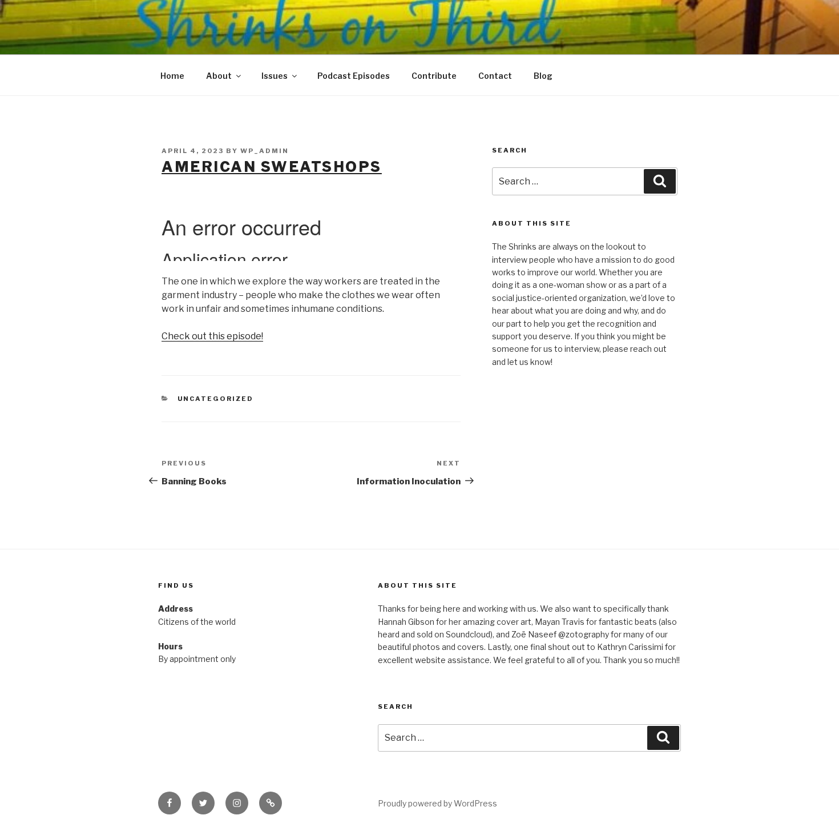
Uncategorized (216, 399)
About (219, 76)
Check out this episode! (212, 336)
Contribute (434, 76)
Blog (543, 76)
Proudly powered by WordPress (437, 803)
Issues (274, 76)
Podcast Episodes (353, 76)
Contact (495, 76)
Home (172, 76)
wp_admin (264, 151)
